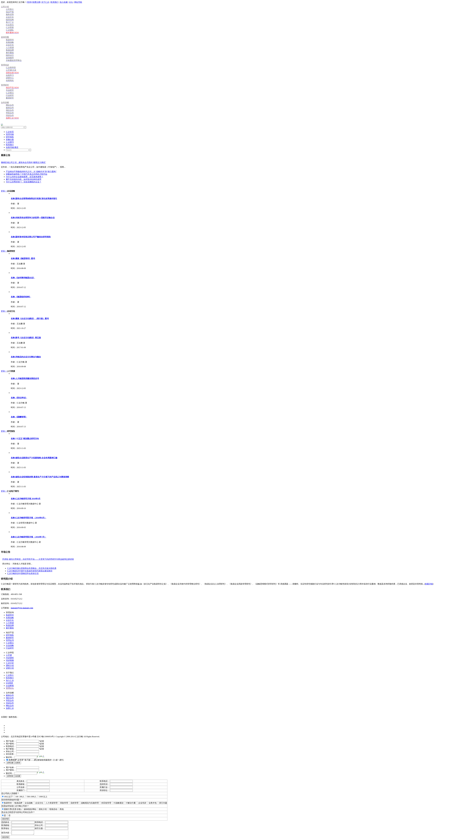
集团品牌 (10, 625)
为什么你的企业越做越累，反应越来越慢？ (24, 177)
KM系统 (9, 683)
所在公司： (11, 751)
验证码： (10, 757)
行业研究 (10, 648)
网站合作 (10, 706)
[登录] (29, 2)
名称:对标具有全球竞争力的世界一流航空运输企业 (33, 218)
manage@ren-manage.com (22, 608)
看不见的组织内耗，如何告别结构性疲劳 (23, 179)
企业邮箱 (10, 686)
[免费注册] (36, 2)
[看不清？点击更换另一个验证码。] (40, 756)
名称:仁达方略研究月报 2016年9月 (25, 499)
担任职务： (11, 754)
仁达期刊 (10, 142)
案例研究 (10, 638)
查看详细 (429, 584)
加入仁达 (10, 680)
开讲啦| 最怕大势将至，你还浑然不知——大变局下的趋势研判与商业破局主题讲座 (38, 559)
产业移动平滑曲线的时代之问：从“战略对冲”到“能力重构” (31, 171)
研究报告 (10, 137)
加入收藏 (64, 2)
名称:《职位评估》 (19, 398)
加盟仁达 (10, 708)
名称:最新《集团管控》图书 (23, 258)
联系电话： (11, 746)
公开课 (9, 655)
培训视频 (10, 660)
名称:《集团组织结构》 (21, 297)
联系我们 (54, 2)
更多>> (4, 191)
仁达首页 (10, 132)
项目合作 (10, 698)
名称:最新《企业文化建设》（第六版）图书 (30, 318)
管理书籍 (10, 134)
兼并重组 (10, 628)
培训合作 (10, 703)
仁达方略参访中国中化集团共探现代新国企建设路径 (29, 571)
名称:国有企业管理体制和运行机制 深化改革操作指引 (34, 198)
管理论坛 (10, 688)
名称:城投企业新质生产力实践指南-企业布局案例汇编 (34, 458)
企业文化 (10, 620)
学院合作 (10, 700)
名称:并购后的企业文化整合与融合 (26, 357)
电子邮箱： (11, 749)
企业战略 (10, 645)
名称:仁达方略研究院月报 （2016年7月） (28, 537)
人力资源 (10, 623)
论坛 (71, 2)
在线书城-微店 (12, 147)
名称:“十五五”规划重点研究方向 (25, 438)
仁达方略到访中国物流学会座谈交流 (23, 573)
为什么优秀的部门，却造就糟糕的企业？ (23, 182)
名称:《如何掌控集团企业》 (23, 278)
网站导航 (78, 2)
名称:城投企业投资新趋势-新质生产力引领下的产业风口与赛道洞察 (40, 477)
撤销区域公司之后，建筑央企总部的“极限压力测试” (23, 162)
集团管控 (10, 615)
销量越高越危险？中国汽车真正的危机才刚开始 (26, 174)
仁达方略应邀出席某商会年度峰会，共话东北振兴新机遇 (31, 568)
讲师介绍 (10, 668)
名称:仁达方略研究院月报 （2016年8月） (28, 518)
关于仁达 (45, 2)
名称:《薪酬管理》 (19, 417)
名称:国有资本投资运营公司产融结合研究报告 (31, 237)
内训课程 (10, 658)
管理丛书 (10, 640)
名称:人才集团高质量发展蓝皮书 (25, 378)
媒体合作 (10, 695)
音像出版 (10, 139)
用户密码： (11, 744)
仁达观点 (10, 643)
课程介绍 (10, 665)
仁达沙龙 (10, 663)
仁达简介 (10, 675)
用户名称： (11, 741)
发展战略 (10, 618)
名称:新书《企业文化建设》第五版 (26, 338)
